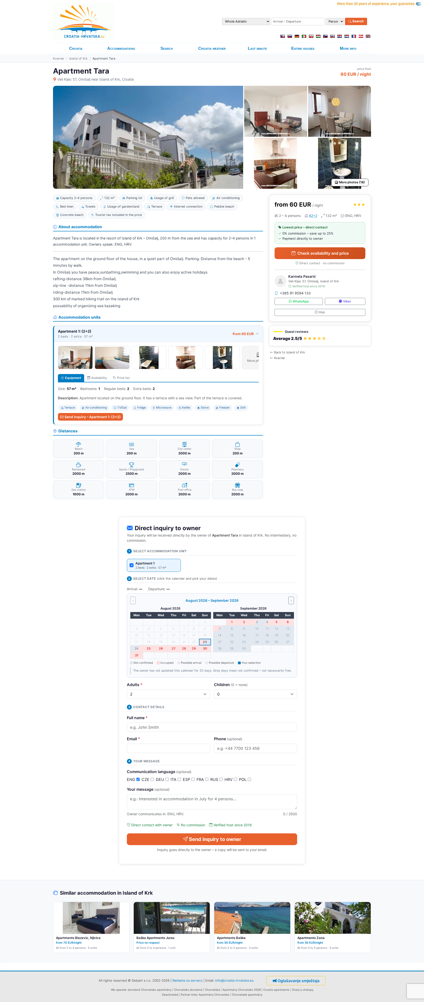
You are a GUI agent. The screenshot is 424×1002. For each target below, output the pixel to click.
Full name (137, 717)
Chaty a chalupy (302, 989)
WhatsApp (301, 301)
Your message (148, 789)
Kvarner (58, 58)
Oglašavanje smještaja (298, 980)
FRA (201, 779)
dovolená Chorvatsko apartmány (150, 989)
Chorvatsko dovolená (188, 989)
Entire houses (302, 48)
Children (231, 684)
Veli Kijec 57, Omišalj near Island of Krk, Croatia (95, 79)
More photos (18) (352, 182)
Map (322, 312)
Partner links (189, 994)
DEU (160, 779)
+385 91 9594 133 (295, 293)
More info (348, 48)
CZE (146, 779)
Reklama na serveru (187, 980)
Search (358, 21)
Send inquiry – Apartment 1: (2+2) (93, 417)
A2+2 (313, 215)
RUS (214, 779)
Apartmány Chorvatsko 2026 (242, 989)
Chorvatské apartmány (247, 994)
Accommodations (121, 48)
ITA (174, 779)
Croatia (75, 48)
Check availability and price (323, 253)
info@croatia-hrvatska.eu (234, 980)
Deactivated (170, 994)
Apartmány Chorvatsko (214, 994)
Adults (135, 684)
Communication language (159, 771)
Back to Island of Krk (289, 352)
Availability (99, 378)
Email (133, 738)
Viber (347, 301)
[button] (320, 336)
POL (243, 779)
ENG (131, 779)
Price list (123, 378)
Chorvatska (212, 989)
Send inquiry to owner (215, 839)
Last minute (257, 48)
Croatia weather (212, 48)
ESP (187, 779)
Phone (228, 738)
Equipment (73, 378)
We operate (118, 989)
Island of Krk (78, 58)
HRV (229, 779)
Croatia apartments (276, 989)
